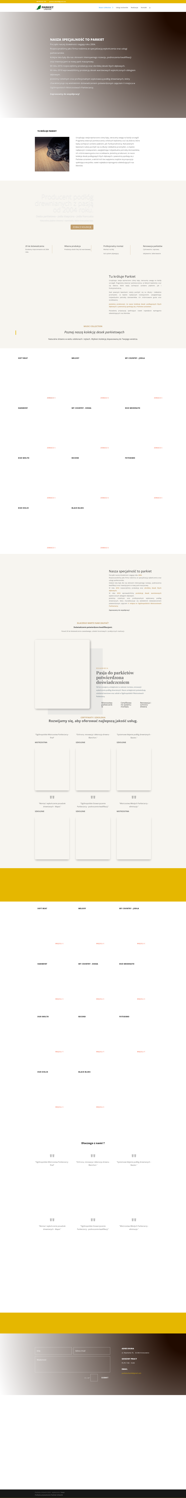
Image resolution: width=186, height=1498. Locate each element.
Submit (104, 1378)
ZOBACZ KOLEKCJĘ (82, 227)
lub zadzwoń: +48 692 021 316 (169, 31)
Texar (62, 1492)
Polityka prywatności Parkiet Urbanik (49, 1495)
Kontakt (144, 8)
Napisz (134, 23)
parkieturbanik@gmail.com (131, 1373)
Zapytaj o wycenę (140, 889)
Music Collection (105, 8)
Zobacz (50, 398)
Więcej (58, 943)
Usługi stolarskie (122, 8)
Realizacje (134, 8)
